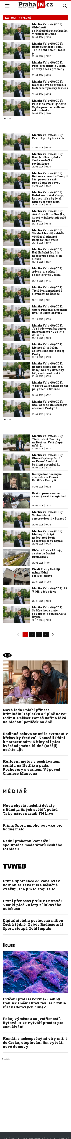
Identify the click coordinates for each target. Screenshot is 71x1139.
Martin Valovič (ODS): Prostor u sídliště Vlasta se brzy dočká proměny (49, 66)
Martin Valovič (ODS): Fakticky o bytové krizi (49, 136)
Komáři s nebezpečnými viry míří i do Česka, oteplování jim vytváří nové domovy (35, 1042)
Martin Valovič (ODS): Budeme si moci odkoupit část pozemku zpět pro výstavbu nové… (50, 177)
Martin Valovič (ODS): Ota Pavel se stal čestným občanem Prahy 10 (50, 405)
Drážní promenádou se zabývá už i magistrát (49, 494)
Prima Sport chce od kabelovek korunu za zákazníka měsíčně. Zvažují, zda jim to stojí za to (31, 884)
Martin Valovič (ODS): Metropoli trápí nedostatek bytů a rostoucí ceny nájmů (47, 535)
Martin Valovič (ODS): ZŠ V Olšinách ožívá (49, 589)
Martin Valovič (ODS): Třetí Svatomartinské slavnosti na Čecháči (47, 291)
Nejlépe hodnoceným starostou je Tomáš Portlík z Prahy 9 (47, 477)
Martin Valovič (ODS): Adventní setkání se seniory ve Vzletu (47, 271)
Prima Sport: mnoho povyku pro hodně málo (32, 827)
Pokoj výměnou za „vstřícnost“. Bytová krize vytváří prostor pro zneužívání (33, 1022)
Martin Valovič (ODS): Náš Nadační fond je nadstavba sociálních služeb (47, 254)
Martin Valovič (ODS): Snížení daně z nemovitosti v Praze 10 (49, 515)
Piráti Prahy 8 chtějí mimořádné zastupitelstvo (46, 572)
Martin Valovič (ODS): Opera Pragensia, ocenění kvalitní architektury (49, 310)
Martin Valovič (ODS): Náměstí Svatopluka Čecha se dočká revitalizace (47, 158)
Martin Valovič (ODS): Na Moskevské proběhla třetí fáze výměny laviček (50, 85)
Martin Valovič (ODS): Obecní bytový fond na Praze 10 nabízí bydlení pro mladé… (47, 459)
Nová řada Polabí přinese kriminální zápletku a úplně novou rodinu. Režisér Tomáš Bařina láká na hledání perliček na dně (35, 715)
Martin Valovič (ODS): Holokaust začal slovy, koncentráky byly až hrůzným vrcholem (48, 197)
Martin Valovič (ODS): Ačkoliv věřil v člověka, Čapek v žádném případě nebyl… (49, 215)
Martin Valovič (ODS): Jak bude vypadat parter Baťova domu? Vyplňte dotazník (49, 330)
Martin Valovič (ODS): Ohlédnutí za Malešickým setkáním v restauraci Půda (50, 28)
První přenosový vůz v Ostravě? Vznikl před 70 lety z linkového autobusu (32, 904)
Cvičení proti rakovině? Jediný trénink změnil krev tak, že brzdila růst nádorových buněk (34, 1003)
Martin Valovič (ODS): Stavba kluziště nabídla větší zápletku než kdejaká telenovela (48, 234)
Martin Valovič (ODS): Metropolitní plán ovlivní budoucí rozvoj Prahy (48, 349)
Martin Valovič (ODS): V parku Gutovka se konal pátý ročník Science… (50, 386)
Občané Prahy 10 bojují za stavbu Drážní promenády (47, 553)
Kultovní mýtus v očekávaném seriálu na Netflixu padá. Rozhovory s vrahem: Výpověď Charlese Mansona (31, 767)
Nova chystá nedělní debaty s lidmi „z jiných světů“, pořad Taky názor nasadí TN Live (30, 809)
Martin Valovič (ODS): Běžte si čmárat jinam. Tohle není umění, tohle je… (48, 48)
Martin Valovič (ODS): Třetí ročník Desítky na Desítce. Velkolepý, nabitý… (47, 440)
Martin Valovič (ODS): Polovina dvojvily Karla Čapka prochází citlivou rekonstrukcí (49, 105)
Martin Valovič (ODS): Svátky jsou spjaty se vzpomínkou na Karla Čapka (49, 612)
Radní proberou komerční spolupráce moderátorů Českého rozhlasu (32, 844)
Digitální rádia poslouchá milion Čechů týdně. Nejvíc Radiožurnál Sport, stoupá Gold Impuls (33, 924)
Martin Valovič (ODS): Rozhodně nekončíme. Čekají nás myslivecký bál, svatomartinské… (48, 368)
